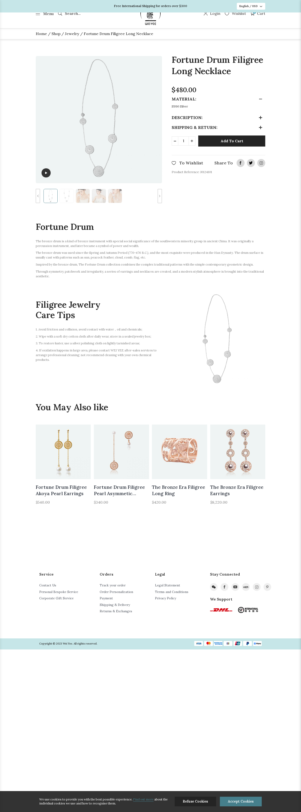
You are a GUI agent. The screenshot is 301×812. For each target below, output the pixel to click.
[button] (38, 196)
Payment (106, 598)
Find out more (143, 799)
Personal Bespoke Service (58, 592)
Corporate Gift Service (56, 598)
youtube (235, 587)
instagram (261, 163)
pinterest (267, 587)
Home (41, 33)
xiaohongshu (246, 587)
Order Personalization (116, 592)
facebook (241, 163)
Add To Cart (232, 141)
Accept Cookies (240, 801)
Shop (55, 33)
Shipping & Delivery (115, 605)
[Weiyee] (150, 14)
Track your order (113, 585)
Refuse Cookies (195, 801)
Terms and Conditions (171, 592)
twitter (251, 163)
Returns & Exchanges (116, 611)
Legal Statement (167, 585)
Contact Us (47, 585)
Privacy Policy (165, 598)
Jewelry (72, 33)
